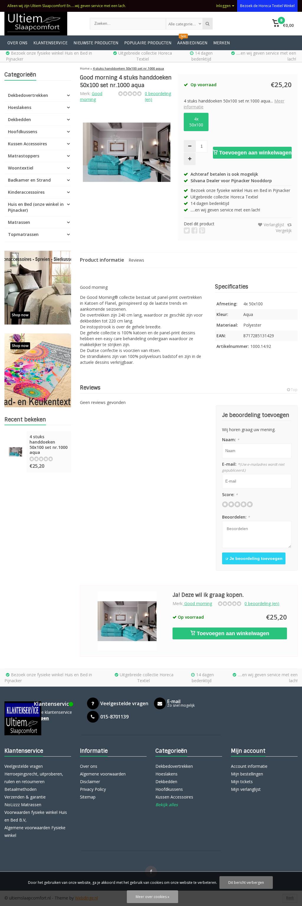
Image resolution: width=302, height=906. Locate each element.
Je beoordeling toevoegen (255, 558)
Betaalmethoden (20, 789)
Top (294, 389)
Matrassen (19, 222)
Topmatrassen (23, 234)
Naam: (230, 439)
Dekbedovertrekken (28, 95)
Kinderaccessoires (26, 192)
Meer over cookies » (152, 896)
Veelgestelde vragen (23, 766)
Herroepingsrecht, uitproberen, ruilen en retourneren (33, 777)
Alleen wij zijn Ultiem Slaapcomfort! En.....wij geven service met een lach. (66, 5)
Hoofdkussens (22, 131)
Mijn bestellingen (247, 774)
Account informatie (249, 766)
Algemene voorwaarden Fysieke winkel (34, 831)
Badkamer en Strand (29, 180)
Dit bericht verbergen (246, 882)
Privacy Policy (93, 789)
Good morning (91, 96)
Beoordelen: (236, 517)
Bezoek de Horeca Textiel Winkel (267, 5)
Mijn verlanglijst (246, 789)
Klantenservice (50, 42)
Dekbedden (19, 119)
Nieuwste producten (95, 42)
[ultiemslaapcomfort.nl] (41, 23)
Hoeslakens (19, 107)
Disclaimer (90, 781)
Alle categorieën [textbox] (182, 24)
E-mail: (253, 467)
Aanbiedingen (192, 42)
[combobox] (184, 24)
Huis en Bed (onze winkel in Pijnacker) (36, 207)
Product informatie (102, 260)
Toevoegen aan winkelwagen (255, 153)
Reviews (136, 260)
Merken (221, 42)
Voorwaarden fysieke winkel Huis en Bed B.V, (35, 816)
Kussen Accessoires (27, 143)
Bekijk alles (166, 804)
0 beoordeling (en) (261, 603)
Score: (230, 494)
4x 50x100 (196, 122)
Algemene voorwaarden (103, 774)
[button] (283, 23)
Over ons (17, 42)
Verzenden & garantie (25, 797)
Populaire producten (147, 42)
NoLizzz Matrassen (22, 804)
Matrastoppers (23, 156)
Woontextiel (20, 168)
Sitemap (88, 797)
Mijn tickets (242, 781)
